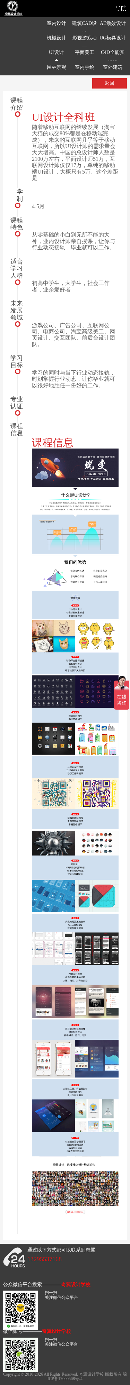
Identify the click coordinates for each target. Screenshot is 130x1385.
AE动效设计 (113, 23)
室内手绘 (84, 67)
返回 (109, 83)
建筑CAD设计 (84, 28)
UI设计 (56, 52)
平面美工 (84, 52)
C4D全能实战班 (112, 57)
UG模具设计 (112, 37)
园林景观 (56, 67)
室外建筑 (112, 67)
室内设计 (56, 23)
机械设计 (56, 37)
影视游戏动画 (84, 43)
